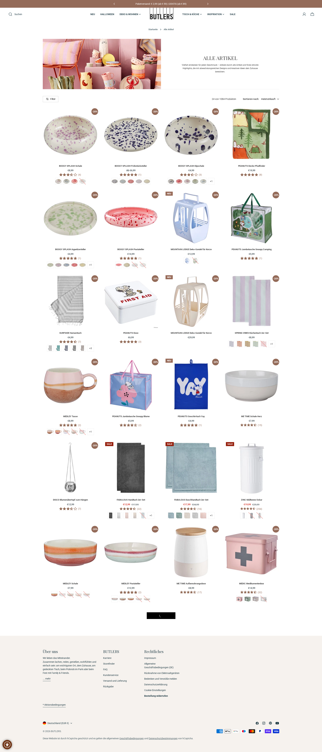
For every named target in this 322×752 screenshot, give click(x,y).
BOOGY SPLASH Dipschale (191, 166)
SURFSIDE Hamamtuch (70, 333)
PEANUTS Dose (130, 333)
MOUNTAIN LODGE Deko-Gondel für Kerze (191, 249)
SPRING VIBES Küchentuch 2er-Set (252, 333)
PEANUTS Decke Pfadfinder (251, 166)
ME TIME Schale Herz (251, 416)
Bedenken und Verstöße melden (160, 679)
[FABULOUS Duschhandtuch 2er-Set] (191, 467)
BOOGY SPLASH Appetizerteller (70, 249)
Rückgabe (108, 686)
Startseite (153, 29)
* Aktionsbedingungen (54, 704)
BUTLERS (56, 731)
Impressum (150, 658)
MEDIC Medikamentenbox (251, 583)
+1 (211, 181)
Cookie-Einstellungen (155, 690)
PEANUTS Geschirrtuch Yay (191, 416)
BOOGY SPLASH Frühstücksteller (131, 166)
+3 (90, 348)
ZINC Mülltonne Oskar (251, 500)
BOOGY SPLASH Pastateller (130, 249)
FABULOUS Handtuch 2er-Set (131, 500)
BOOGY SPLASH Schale (70, 166)
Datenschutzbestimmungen (163, 738)
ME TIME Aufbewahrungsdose (191, 583)
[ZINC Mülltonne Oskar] (251, 467)
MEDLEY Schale (70, 583)
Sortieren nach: (251, 99)
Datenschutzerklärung (155, 684)
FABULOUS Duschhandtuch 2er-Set (191, 500)
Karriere (107, 658)
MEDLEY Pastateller (130, 583)
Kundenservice (110, 675)
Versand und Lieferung (115, 681)
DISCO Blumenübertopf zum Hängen (70, 500)
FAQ (105, 669)
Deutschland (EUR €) (58, 723)
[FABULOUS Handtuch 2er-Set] (130, 467)
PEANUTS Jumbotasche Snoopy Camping (252, 249)
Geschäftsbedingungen (131, 738)
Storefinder (109, 664)
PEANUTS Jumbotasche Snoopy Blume (131, 416)
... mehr (47, 678)
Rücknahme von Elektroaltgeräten (161, 673)
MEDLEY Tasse (70, 416)
